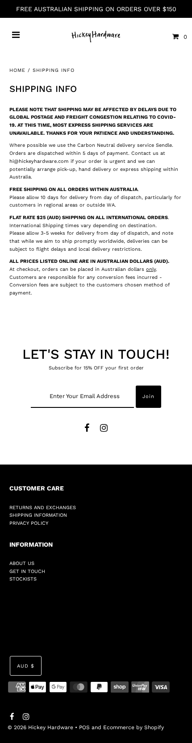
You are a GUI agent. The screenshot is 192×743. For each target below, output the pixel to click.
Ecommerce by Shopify (133, 727)
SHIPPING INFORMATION (38, 515)
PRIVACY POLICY (28, 523)
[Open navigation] (16, 36)
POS (84, 727)
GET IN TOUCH (27, 571)
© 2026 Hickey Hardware (40, 727)
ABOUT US (21, 563)
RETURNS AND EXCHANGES (42, 508)
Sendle (164, 145)
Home (17, 70)
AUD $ (25, 666)
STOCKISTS (23, 579)
